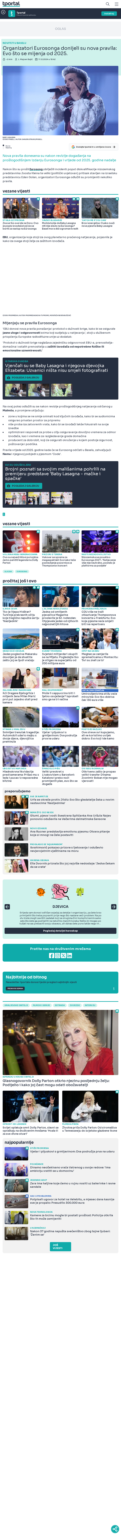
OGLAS (60, 29)
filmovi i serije (41, 1005)
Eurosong (36, 169)
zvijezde (75, 1005)
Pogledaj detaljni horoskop (60, 930)
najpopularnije (19, 1142)
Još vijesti (57, 1247)
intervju (90, 1005)
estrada (60, 1005)
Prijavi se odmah (15, 989)
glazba (8, 571)
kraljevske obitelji (16, 1005)
